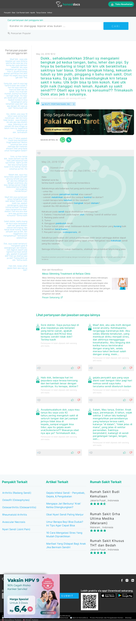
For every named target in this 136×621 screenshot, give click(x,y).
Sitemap (128, 618)
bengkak (78, 203)
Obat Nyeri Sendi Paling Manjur (65, 514)
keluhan (68, 200)
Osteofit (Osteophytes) (16, 500)
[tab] (85, 226)
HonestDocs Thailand (12, 620)
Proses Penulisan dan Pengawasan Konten (106, 618)
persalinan (64, 194)
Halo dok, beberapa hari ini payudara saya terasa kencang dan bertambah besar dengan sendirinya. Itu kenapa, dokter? (59, 382)
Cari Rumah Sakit (22, 13)
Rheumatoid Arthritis (14, 514)
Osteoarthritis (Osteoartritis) (19, 507)
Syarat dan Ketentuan (59, 618)
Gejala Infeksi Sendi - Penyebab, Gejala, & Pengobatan (65, 494)
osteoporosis (70, 232)
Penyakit (7, 13)
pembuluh (61, 223)
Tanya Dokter (41, 13)
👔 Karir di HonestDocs (79, 618)
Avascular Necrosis (13, 522)
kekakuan (116, 240)
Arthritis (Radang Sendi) (16, 492)
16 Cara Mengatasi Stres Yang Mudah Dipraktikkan (64, 534)
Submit (67, 596)
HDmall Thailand (31, 620)
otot (82, 214)
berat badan (61, 229)
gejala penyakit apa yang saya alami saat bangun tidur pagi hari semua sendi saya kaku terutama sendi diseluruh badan (112, 382)
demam (95, 203)
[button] (85, 153)
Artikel (49, 13)
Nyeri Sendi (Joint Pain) (16, 529)
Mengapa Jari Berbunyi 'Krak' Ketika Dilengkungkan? (63, 505)
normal (74, 194)
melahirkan (57, 197)
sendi (61, 211)
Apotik (32, 13)
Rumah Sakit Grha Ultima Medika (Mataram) (105, 518)
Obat (13, 13)
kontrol (88, 197)
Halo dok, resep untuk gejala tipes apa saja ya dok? (17, 268)
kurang (117, 226)
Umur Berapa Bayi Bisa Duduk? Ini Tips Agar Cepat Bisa (64, 523)
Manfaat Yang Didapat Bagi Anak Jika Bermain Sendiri (66, 545)
